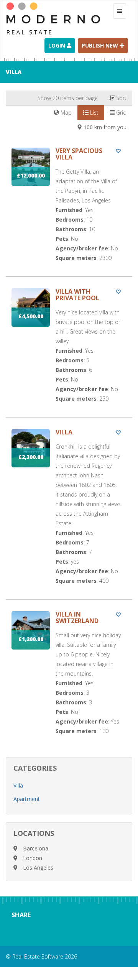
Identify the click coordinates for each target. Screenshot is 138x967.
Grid (121, 112)
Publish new (101, 45)
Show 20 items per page (68, 98)
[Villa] (69, 514)
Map (65, 112)
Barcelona (35, 848)
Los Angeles (38, 867)
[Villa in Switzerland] (69, 680)
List (94, 112)
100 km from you (104, 127)
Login (57, 45)
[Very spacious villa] (69, 212)
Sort (121, 98)
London (32, 858)
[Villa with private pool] (69, 352)
